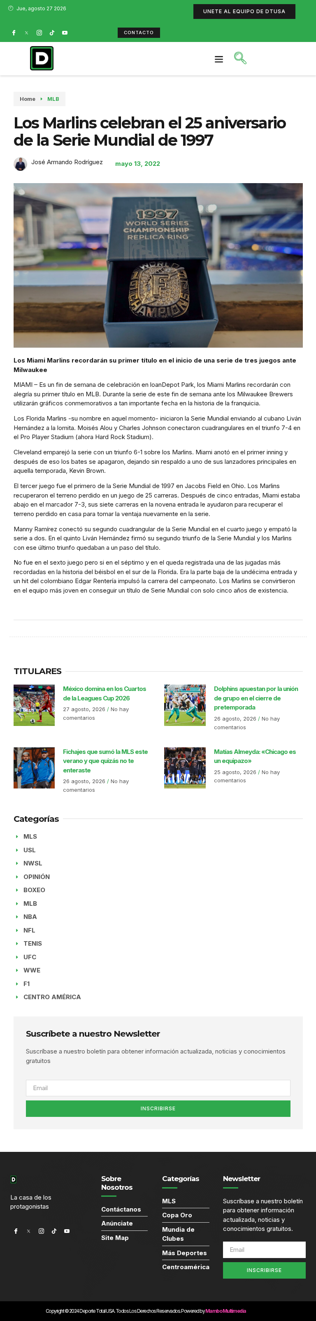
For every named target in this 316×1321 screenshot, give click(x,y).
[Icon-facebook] (13, 32)
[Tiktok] (51, 32)
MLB (53, 98)
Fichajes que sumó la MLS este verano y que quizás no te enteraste (105, 761)
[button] (219, 58)
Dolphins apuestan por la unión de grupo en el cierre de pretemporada (256, 698)
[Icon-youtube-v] (64, 32)
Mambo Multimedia (225, 1311)
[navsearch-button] (240, 59)
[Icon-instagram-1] (39, 32)
